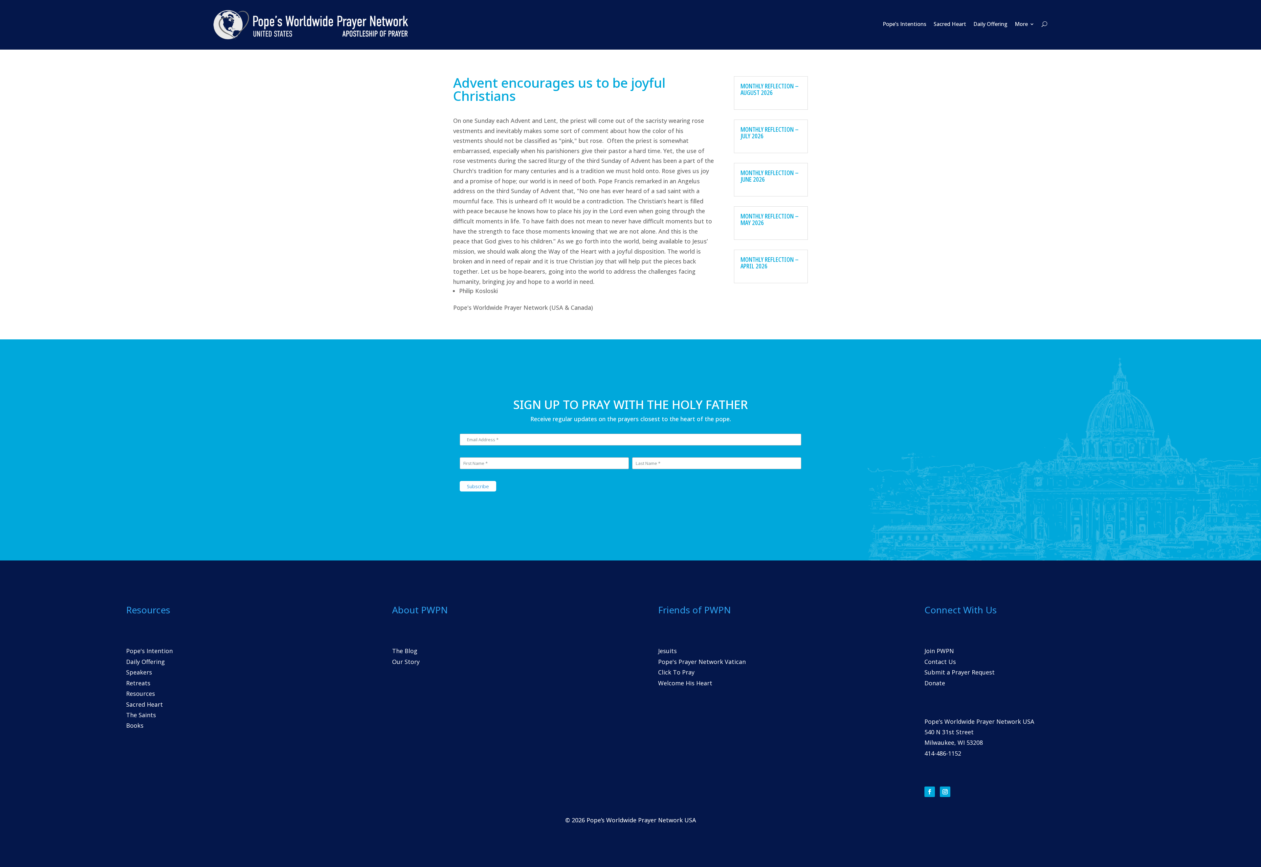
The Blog (404, 651)
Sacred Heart (950, 24)
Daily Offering (990, 24)
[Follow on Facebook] (929, 792)
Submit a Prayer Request (959, 672)
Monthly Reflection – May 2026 (770, 219)
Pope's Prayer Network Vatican (702, 662)
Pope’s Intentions (904, 24)
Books (135, 725)
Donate (934, 683)
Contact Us (940, 662)
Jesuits (667, 651)
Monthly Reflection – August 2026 (770, 89)
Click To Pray (676, 672)
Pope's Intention (149, 651)
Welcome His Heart (685, 683)
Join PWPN (939, 651)
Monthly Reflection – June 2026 (770, 176)
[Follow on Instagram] (945, 792)
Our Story (406, 662)
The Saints (141, 715)
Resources (140, 693)
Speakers (139, 672)
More (1021, 24)
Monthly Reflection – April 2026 (770, 262)
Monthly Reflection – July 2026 (770, 132)
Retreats (138, 683)
